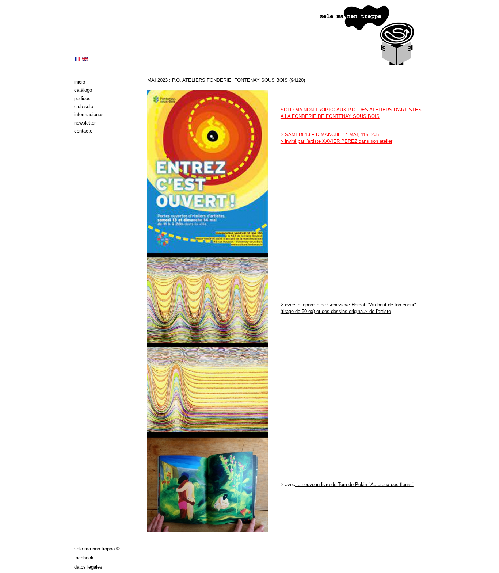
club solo (83, 106)
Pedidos (82, 98)
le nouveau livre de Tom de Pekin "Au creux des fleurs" (354, 484)
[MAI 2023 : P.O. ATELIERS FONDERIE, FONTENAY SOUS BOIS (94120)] (77, 59)
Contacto (83, 131)
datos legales (88, 567)
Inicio (79, 82)
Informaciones (89, 114)
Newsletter (85, 123)
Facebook (84, 558)
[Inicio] (246, 63)
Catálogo (83, 90)
